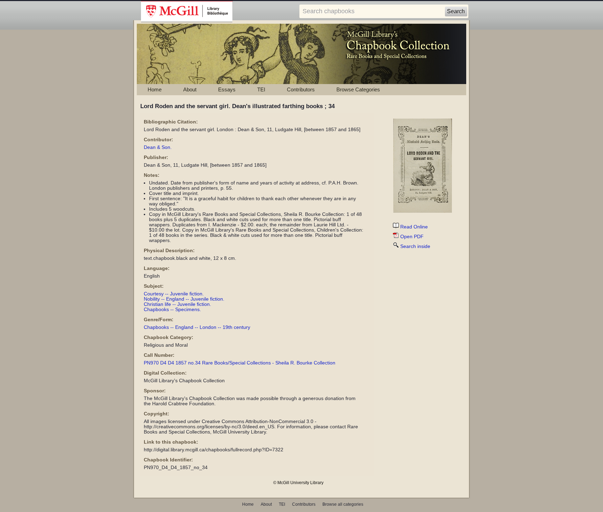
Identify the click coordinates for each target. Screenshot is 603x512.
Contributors (301, 89)
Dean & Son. (158, 147)
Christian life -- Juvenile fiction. (177, 304)
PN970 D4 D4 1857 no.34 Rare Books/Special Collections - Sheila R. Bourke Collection (239, 363)
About (189, 89)
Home (155, 89)
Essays (227, 89)
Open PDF (412, 236)
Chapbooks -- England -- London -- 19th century (197, 327)
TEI (261, 89)
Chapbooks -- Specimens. (172, 309)
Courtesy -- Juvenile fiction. (174, 293)
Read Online (414, 226)
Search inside (415, 246)
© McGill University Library (298, 482)
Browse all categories (342, 504)
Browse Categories (358, 89)
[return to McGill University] (187, 12)
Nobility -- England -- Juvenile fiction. (184, 299)
